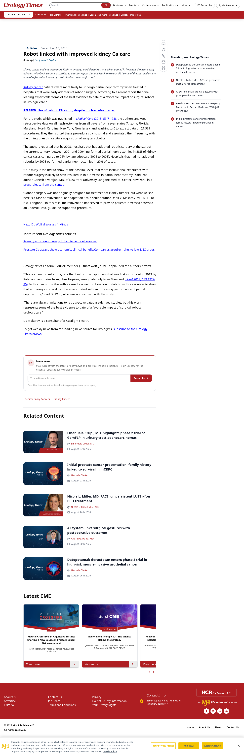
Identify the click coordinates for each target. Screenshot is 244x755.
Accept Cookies (212, 745)
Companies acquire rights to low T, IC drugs (124, 250)
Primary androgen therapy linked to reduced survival (60, 241)
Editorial (9, 705)
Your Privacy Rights (104, 705)
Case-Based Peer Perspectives (104, 14)
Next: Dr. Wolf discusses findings (45, 224)
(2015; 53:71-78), (96, 119)
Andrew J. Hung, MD (82, 538)
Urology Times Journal (131, 14)
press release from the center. (43, 185)
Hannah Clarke (79, 475)
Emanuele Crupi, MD (82, 443)
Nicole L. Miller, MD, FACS (85, 506)
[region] (122, 746)
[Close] (238, 745)
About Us (10, 697)
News (218, 727)
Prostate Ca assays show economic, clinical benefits (58, 250)
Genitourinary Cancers (37, 399)
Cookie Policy (110, 751)
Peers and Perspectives (76, 14)
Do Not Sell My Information (109, 701)
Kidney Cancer (62, 399)
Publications (169, 5)
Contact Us (55, 697)
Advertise (10, 701)
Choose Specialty (16, 14)
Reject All (189, 745)
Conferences (149, 5)
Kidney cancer (33, 87)
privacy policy (90, 385)
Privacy (96, 697)
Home (190, 727)
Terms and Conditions (62, 705)
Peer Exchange (56, 14)
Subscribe (139, 378)
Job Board (54, 701)
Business (118, 5)
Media (132, 5)
